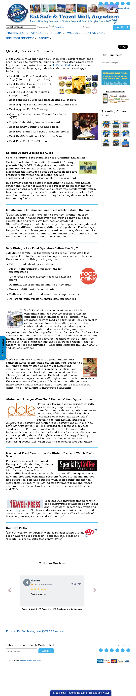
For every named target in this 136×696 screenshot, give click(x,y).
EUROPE (57, 33)
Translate (59, 27)
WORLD (72, 33)
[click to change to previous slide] (9, 591)
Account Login (123, 8)
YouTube (112, 3)
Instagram (117, 3)
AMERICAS (38, 33)
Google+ (128, 3)
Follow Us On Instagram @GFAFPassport (35, 631)
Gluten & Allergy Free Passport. (32, 661)
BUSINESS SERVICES (20, 38)
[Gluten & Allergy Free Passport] (68, 24)
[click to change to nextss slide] (95, 591)
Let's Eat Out (61, 65)
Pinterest (123, 3)
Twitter (101, 3)
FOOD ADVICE (93, 33)
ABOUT (44, 38)
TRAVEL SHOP (16, 33)
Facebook (106, 3)
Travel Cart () (121, 27)
